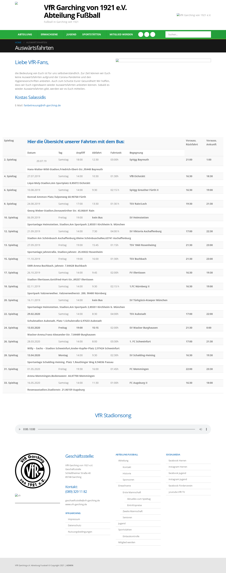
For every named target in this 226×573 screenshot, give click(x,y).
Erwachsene (49, 34)
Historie (127, 473)
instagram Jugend (178, 479)
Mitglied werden (121, 34)
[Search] (206, 34)
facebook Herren (177, 460)
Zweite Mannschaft (133, 511)
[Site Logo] (28, 15)
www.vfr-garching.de (76, 504)
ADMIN (69, 565)
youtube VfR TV (177, 492)
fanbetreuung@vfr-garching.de (42, 105)
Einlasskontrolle (131, 536)
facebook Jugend (177, 473)
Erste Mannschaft (132, 492)
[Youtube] (146, 34)
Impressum (74, 519)
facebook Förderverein (180, 485)
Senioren (127, 517)
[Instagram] (152, 34)
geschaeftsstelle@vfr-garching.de (82, 500)
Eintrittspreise (134, 505)
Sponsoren (128, 479)
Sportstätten (91, 34)
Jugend (71, 34)
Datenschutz (74, 525)
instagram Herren (178, 466)
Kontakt (127, 467)
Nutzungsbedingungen (80, 531)
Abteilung (25, 34)
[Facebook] (140, 34)
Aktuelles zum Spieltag (139, 498)
